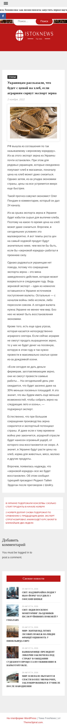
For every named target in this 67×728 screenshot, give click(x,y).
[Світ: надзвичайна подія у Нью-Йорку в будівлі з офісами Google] (13, 592)
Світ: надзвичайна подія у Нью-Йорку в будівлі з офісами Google (39, 596)
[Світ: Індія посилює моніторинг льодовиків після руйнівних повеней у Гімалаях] (13, 610)
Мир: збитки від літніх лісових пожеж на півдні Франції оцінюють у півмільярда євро (31, 636)
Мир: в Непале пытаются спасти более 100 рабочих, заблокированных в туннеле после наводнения (33, 681)
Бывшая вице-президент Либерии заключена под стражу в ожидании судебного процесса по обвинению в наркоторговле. (31, 658)
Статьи (12, 77)
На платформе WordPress (21, 718)
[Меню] (5, 3)
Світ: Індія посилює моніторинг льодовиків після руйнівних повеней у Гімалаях (32, 615)
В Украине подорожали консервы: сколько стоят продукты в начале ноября (31, 505)
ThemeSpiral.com (33, 722)
